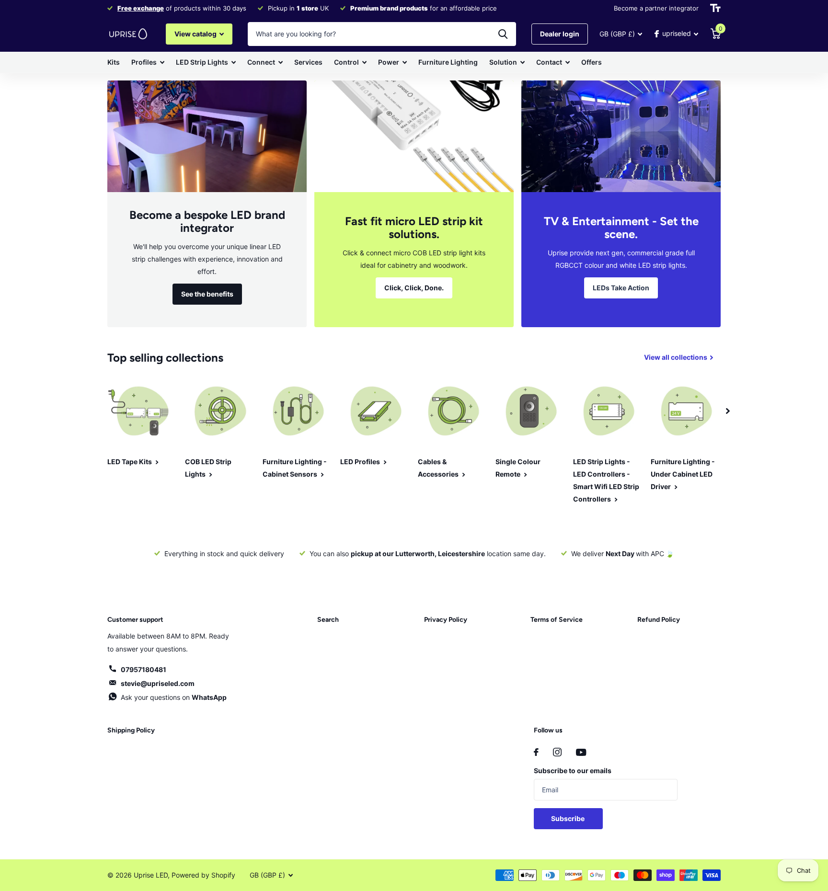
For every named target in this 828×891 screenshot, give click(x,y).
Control (346, 62)
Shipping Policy (131, 730)
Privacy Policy (445, 620)
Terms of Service (556, 620)
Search (328, 620)
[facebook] (536, 752)
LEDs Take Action (621, 288)
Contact (549, 62)
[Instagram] (557, 752)
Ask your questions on (174, 697)
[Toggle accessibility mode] (715, 8)
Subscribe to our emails (572, 770)
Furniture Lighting (448, 62)
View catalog (196, 34)
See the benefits (207, 294)
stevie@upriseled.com (158, 683)
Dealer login (559, 34)
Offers (591, 62)
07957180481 (143, 669)
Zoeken (503, 34)
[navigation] (728, 411)
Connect (261, 62)
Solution (503, 62)
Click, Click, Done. (414, 288)
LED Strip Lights (202, 62)
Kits (113, 62)
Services (308, 62)
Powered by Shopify (203, 875)
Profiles (144, 62)
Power (388, 62)
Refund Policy (658, 620)
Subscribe (568, 818)
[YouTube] (581, 752)
